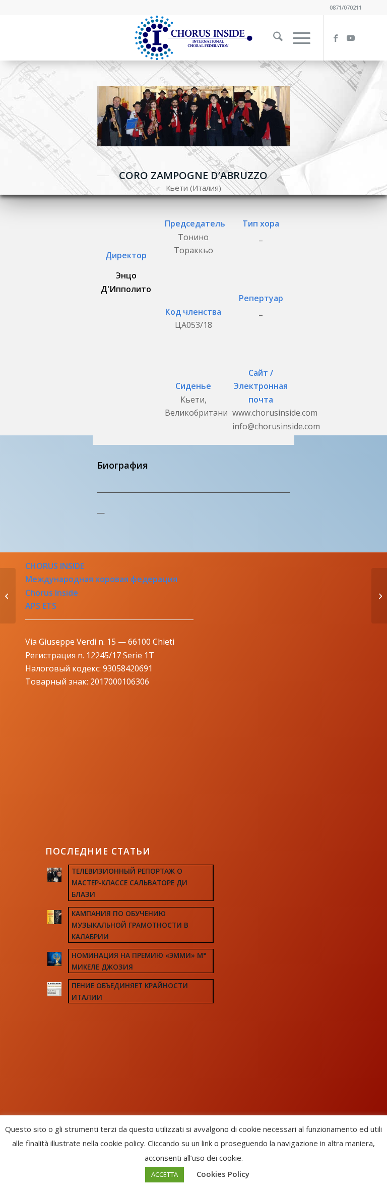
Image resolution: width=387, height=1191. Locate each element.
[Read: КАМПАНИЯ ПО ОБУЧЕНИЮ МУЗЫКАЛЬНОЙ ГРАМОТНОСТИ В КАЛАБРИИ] (54, 917)
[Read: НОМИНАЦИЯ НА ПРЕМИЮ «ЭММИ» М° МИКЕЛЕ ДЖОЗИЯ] (54, 959)
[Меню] (296, 38)
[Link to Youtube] (354, 37)
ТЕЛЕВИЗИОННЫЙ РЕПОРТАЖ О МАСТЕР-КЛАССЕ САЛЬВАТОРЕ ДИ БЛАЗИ (129, 882)
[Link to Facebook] (339, 37)
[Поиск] (273, 38)
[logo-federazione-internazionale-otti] (193, 38)
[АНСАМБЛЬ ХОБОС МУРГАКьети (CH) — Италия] (8, 595)
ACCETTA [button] (164, 1174)
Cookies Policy (223, 1174)
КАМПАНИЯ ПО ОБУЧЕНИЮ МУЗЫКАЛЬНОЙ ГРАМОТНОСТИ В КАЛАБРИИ (130, 925)
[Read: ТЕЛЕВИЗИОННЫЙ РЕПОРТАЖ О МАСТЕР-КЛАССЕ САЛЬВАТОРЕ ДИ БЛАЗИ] (54, 875)
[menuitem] (273, 38)
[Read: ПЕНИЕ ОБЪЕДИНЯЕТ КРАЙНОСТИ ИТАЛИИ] (54, 989)
